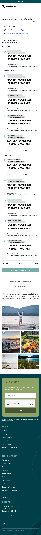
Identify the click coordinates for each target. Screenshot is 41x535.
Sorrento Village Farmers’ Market (19, 58)
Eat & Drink (6, 470)
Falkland (4, 434)
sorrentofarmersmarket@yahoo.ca (18, 30)
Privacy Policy (10, 530)
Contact (4, 530)
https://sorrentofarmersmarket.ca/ (17, 33)
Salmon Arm (6, 441)
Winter (4, 494)
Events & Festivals (7, 473)
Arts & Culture (6, 463)
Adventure (5, 460)
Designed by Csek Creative (18, 533)
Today (20, 264)
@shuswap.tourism (20, 286)
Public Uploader (34, 298)
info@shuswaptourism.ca (10, 516)
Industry (20, 1)
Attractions (5, 467)
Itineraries (5, 497)
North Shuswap (7, 437)
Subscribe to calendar (19, 270)
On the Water (6, 480)
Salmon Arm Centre (8, 451)
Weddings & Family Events (10, 490)
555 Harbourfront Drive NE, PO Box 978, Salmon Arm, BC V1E (11, 508)
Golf (3, 477)
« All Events (35, 22)
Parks (4, 483)
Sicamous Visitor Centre (9, 447)
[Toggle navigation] (38, 7)
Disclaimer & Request (19, 530)
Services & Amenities (8, 487)
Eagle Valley (5, 431)
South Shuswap (7, 444)
